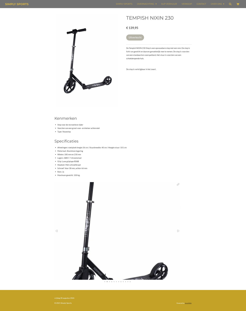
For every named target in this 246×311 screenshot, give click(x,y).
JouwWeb (188, 303)
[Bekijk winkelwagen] (238, 4)
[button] (178, 184)
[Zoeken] (230, 4)
